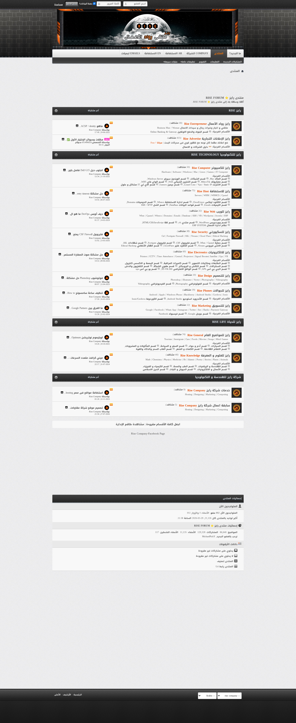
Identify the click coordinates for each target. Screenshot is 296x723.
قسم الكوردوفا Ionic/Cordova (147, 299)
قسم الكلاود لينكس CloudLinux (210, 202)
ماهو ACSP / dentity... (91, 126)
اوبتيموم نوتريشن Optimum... (86, 338)
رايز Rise (235, 110)
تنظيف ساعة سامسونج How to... (84, 293)
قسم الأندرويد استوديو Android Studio (187, 299)
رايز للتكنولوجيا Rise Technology (216, 154)
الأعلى (57, 695)
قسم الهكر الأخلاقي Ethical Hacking (140, 246)
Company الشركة (197, 53)
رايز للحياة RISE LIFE (226, 322)
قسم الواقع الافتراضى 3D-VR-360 (179, 269)
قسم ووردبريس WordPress (213, 222)
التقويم (202, 62)
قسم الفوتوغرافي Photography (192, 284)
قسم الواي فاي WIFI (152, 182)
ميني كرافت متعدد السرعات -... (85, 358)
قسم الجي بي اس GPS (214, 269)
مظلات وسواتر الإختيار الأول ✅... (84, 139)
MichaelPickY (208, 536)
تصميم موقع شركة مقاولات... (85, 408)
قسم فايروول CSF (186, 243)
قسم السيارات (219, 346)
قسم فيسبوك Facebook (171, 314)
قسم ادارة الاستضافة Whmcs (172, 202)
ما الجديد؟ (235, 53)
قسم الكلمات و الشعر (188, 349)
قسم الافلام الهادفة (215, 349)
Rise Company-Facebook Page (148, 433)
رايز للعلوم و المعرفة (205, 355)
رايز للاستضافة (213, 191)
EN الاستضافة (152, 53)
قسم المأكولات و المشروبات (140, 346)
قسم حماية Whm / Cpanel (213, 243)
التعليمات (214, 62)
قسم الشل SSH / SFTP (153, 205)
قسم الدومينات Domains (140, 202)
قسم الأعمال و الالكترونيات (212, 369)
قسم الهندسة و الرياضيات (212, 366)
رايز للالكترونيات (209, 252)
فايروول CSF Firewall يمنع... (87, 234)
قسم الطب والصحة (183, 366)
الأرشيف (67, 695)
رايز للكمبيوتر (211, 168)
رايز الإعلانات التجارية (206, 138)
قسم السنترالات (218, 266)
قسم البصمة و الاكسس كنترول (142, 263)
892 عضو (215, 513)
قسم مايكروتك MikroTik (214, 182)
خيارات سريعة (170, 62)
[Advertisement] (148, 85)
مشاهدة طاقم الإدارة (130, 424)
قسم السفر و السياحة (172, 346)
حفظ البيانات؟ (86, 4)
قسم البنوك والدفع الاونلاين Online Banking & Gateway (179, 132)
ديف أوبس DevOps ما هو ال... (85, 214)
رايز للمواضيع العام (208, 335)
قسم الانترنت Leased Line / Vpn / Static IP (205, 185)
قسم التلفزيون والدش (137, 266)
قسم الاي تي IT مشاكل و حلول (138, 185)
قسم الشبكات (197, 179)
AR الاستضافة (173, 53)
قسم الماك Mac (218, 179)
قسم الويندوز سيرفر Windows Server (167, 179)
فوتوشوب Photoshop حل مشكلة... (84, 278)
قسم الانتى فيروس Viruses (212, 246)
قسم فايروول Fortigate (160, 243)
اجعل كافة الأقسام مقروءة (163, 424)
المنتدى (218, 53)
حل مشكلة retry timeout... (89, 193)
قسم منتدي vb (187, 222)
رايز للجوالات (213, 290)
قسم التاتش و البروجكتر (192, 266)
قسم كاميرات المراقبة (175, 263)
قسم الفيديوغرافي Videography (154, 284)
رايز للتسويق (211, 306)
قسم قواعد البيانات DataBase (185, 205)
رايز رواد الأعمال (207, 124)
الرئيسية (77, 695)
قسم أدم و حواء (198, 346)
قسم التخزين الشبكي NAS (183, 182)
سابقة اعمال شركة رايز (204, 405)
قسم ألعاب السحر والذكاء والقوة (154, 349)
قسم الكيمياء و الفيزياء (156, 366)
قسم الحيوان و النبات (181, 369)
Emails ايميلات (130, 53)
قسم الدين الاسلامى (154, 369)
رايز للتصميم (214, 275)
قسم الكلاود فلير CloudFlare (178, 246)
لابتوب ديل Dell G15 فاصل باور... (84, 170)
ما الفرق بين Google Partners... (86, 308)
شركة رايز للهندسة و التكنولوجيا (218, 377)
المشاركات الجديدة (232, 62)
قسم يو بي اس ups (146, 269)
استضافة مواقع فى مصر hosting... (83, 393)
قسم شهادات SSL (133, 243)
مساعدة (58, 4)
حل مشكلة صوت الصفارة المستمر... (82, 254)
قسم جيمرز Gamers (169, 185)
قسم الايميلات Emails (215, 205)
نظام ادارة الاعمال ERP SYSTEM (209, 225)
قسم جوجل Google (198, 314)
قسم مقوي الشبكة (164, 266)
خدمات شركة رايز (208, 390)
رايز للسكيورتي (211, 232)
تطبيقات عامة (188, 62)
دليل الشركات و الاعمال (195, 147)
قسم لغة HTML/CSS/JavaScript (158, 222)
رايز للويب (217, 211)
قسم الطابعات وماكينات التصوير (209, 263)
